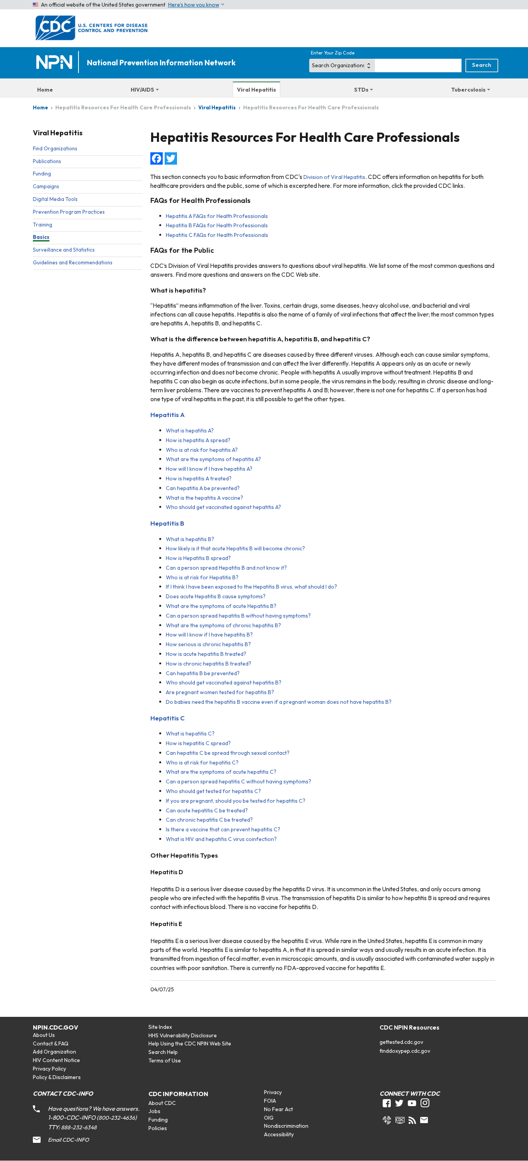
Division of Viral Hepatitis (334, 177)
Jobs (154, 1111)
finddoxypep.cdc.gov (405, 1050)
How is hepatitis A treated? (199, 478)
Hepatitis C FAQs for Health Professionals (217, 235)
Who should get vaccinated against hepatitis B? (223, 682)
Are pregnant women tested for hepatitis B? (220, 692)
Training (42, 224)
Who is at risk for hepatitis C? (202, 762)
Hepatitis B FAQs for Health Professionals (217, 225)
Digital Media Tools (55, 199)
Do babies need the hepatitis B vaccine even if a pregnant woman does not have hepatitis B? (279, 701)
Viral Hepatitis (256, 89)
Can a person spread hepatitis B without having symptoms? (238, 615)
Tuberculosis (468, 89)
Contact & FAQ (50, 1043)
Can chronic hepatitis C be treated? (209, 819)
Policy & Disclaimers (57, 1077)
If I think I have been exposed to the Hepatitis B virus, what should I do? (251, 586)
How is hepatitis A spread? (198, 440)
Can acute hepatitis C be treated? (207, 810)
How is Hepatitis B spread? (198, 558)
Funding (42, 173)
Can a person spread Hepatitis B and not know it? (226, 567)
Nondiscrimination (286, 1125)
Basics (41, 237)
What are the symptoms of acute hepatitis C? (221, 771)
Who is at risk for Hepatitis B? (202, 577)
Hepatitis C (167, 718)
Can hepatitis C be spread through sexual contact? (228, 752)
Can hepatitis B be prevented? (203, 673)
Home (45, 89)
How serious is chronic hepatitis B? (208, 644)
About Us (44, 1035)
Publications (47, 161)
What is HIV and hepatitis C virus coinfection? (221, 839)
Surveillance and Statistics (64, 250)
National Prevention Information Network (161, 62)
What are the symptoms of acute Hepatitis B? (221, 606)
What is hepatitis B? (190, 539)
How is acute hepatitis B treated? (206, 653)
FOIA (270, 1100)
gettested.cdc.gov (401, 1041)
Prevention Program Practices (69, 212)
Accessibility (279, 1134)
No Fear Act (278, 1109)
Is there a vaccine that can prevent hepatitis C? (223, 829)
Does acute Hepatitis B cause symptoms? (216, 596)
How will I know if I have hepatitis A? (209, 468)
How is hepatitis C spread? (198, 743)
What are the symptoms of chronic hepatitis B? (223, 625)
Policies (157, 1128)
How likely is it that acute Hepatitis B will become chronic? (235, 548)
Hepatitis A (167, 414)
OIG (269, 1117)
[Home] (56, 63)
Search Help (163, 1052)
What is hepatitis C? (190, 733)
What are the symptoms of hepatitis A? (213, 459)
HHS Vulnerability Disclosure (182, 1035)
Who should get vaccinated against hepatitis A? (223, 507)
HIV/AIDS (142, 89)
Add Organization (54, 1051)
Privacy (273, 1092)
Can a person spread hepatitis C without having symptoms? (238, 781)
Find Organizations (55, 148)
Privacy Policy (49, 1068)
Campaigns (46, 186)
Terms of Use (164, 1060)
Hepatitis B (167, 523)
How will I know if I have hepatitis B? (209, 634)
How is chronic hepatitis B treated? (208, 663)
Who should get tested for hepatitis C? (213, 791)
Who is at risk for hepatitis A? (202, 449)
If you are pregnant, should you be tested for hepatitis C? (235, 800)
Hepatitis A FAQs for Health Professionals (217, 216)
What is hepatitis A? (190, 430)
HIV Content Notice (56, 1060)
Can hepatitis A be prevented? (203, 488)
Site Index (160, 1026)
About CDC (162, 1103)
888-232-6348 (79, 1127)
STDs (361, 89)
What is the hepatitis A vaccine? (204, 497)
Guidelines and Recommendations (72, 262)
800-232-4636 (117, 1117)
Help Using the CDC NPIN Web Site (189, 1043)
